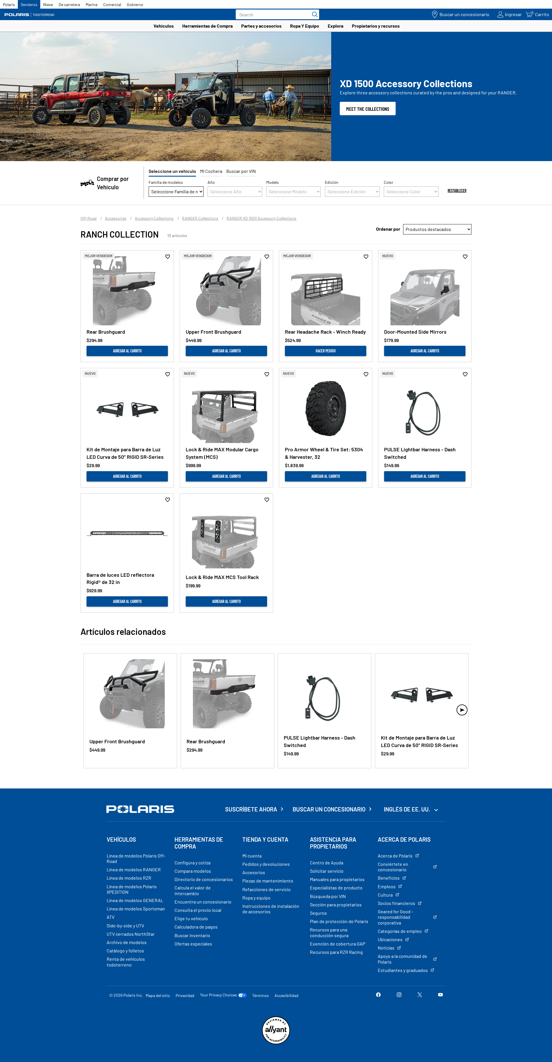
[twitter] (419, 995)
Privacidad (185, 995)
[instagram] (399, 995)
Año (211, 182)
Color (388, 182)
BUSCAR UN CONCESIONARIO (329, 809)
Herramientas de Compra (207, 25)
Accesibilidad (286, 995)
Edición (331, 182)
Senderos (29, 4)
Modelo (272, 182)
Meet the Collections (367, 109)
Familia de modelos (166, 182)
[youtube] (440, 995)
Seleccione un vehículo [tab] (172, 171)
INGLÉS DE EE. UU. (407, 809)
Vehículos (164, 25)
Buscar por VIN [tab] (241, 171)
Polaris (9, 4)
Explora (335, 25)
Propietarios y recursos (376, 25)
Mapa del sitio (158, 995)
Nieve (48, 4)
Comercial (112, 4)
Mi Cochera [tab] (211, 171)
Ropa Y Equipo (304, 25)
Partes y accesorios (261, 25)
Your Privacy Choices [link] (218, 995)
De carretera (69, 4)
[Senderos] (30, 14)
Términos (260, 995)
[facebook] (378, 995)
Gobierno (135, 4)
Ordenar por (388, 229)
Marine (91, 4)
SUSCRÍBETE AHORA (251, 809)
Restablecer (457, 190)
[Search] (313, 14)
